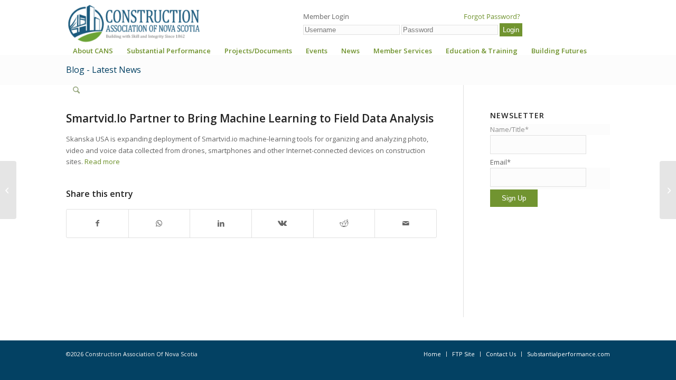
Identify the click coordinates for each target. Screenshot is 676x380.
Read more (102, 161)
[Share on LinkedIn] (220, 223)
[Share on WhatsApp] (159, 223)
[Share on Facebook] (97, 223)
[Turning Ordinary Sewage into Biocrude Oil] (8, 190)
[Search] (76, 90)
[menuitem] (93, 54)
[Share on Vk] (282, 223)
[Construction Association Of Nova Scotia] (133, 23)
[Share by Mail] (405, 223)
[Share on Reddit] (344, 223)
